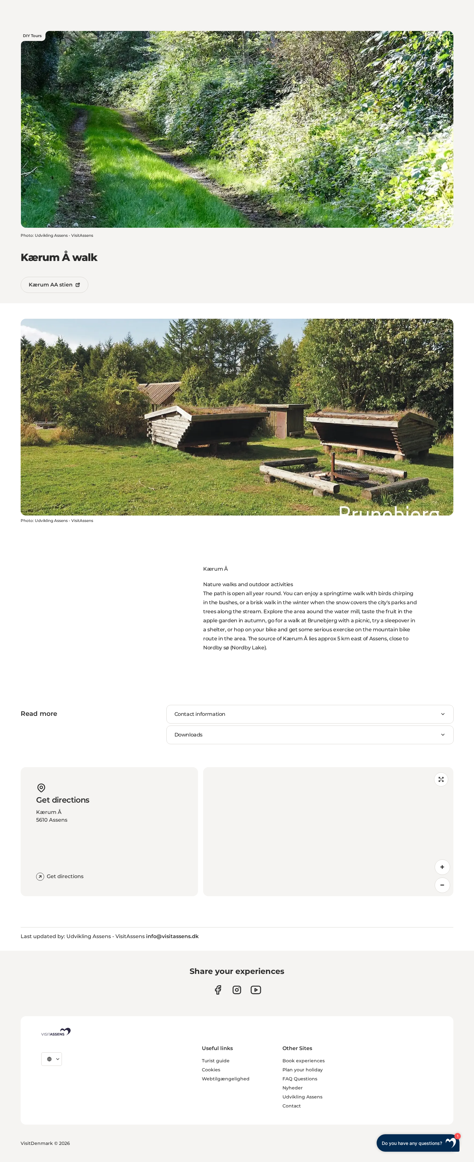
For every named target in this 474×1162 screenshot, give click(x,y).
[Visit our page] (217, 990)
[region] (328, 831)
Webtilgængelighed (226, 1079)
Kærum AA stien (51, 285)
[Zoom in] (442, 867)
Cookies (211, 1070)
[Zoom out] (442, 885)
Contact (291, 1106)
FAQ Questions (299, 1079)
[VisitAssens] (56, 1032)
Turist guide (216, 1061)
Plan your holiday (302, 1070)
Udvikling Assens (302, 1097)
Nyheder (292, 1088)
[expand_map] (441, 779)
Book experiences (303, 1061)
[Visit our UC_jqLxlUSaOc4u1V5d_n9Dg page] (256, 990)
